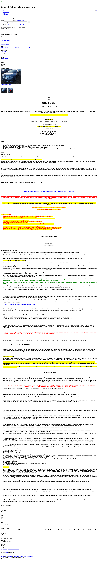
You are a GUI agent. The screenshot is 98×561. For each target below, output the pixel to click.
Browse (2, 22)
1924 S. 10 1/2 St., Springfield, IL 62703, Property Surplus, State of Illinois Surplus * (18, 47)
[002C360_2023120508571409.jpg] (10, 92)
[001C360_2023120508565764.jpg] (4, 92)
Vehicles (12, 24)
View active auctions (5, 44)
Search (2, 20)
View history (3, 32)
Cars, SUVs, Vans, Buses (20, 24)
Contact (2, 556)
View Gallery (8, 84)
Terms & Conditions (28, 556)
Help (6, 556)
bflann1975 (3, 51)
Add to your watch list (19, 32)
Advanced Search (21, 20)
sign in (6, 552)
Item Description (5, 36)
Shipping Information (18, 556)
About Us (10, 556)
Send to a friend (10, 32)
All (8, 24)
